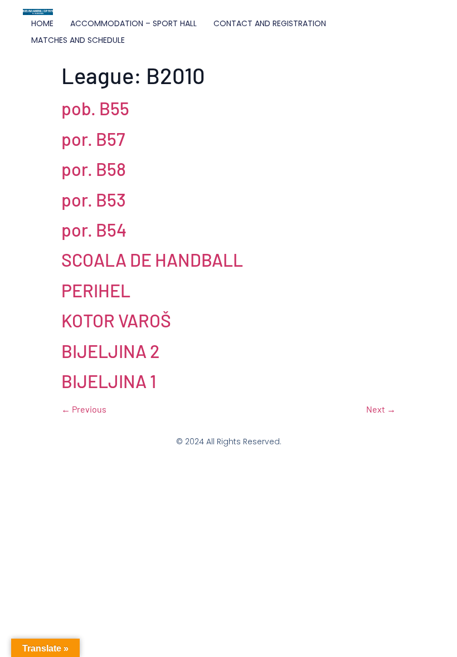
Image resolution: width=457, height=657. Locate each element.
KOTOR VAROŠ (116, 320)
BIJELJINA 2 (110, 350)
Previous (83, 409)
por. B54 (94, 229)
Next (381, 409)
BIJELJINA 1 (108, 380)
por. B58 (93, 168)
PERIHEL (95, 290)
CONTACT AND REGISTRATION (269, 23)
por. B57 (93, 138)
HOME (42, 23)
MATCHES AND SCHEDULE (78, 40)
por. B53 (93, 199)
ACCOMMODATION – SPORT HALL (133, 23)
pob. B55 (95, 108)
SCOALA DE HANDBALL (152, 259)
